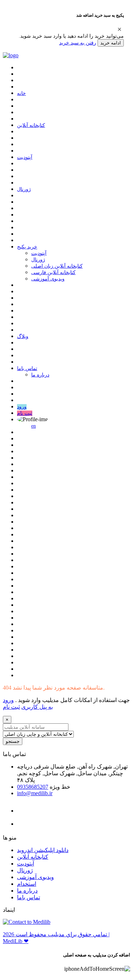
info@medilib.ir (34, 793)
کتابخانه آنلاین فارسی (53, 272)
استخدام (26, 884)
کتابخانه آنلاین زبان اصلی (57, 266)
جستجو (13, 741)
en (33, 426)
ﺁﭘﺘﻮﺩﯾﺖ (24, 157)
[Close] (119, 29)
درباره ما (40, 374)
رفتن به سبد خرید (77, 42)
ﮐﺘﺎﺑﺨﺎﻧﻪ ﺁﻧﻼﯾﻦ (31, 125)
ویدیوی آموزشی (48, 279)
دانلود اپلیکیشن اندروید (42, 850)
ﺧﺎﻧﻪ (21, 93)
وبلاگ (22, 336)
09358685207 (32, 787)
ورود (22, 406)
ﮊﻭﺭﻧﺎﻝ (24, 189)
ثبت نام (24, 413)
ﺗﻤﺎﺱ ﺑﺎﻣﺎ (27, 368)
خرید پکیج (27, 247)
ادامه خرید (110, 42)
